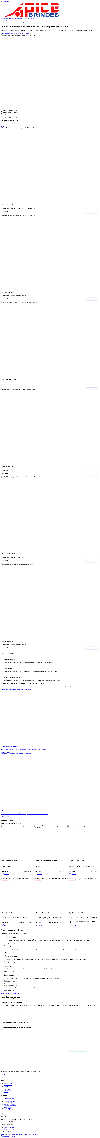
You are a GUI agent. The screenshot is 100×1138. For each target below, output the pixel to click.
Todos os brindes (8, 1083)
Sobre (29, 18)
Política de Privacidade (31, 1134)
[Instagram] (4, 1075)
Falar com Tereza (9, 1129)
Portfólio (9, 18)
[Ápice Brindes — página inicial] (32, 17)
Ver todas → (4, 126)
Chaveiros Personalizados (10, 1105)
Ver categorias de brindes (24, 33)
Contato (32, 18)
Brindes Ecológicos (8, 1103)
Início (2, 18)
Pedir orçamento (8, 1090)
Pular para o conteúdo (6, 1)
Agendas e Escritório (9, 1110)
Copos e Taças (7, 1108)
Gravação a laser (18, 18)
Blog (13, 18)
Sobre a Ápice (7, 1089)
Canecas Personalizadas (9, 1098)
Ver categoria (6, 211)
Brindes (5, 18)
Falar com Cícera (9, 1127)
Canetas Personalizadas (9, 1101)
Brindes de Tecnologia (9, 1104)
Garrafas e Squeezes (9, 1100)
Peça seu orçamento (5, 20)
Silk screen (25, 18)
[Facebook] (4, 1077)
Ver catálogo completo (92, 211)
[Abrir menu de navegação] (11, 20)
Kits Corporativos (8, 1107)
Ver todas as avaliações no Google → (10, 993)
